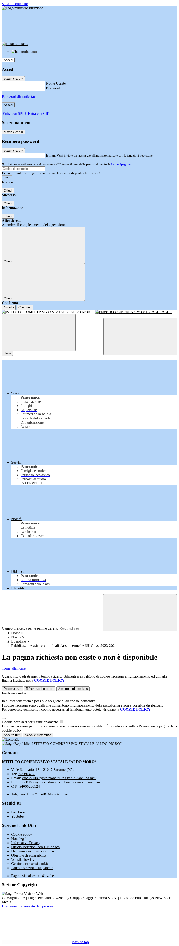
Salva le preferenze (38, 735)
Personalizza (12, 689)
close (7, 353)
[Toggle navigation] (39, 332)
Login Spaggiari (121, 164)
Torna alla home (14, 668)
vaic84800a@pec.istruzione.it (60, 782)
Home (15, 633)
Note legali (19, 839)
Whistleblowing (22, 859)
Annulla (9, 307)
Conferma (24, 307)
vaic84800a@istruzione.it (59, 778)
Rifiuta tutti (40, 689)
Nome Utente (56, 83)
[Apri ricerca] (140, 336)
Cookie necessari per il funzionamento (30, 722)
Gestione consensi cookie (29, 864)
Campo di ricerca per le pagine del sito (30, 628)
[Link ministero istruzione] (22, 8)
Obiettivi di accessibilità (28, 855)
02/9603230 (26, 774)
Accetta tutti (73, 689)
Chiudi (8, 190)
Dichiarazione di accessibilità (32, 851)
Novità (16, 637)
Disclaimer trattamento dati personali (28, 906)
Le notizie (18, 641)
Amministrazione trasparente (32, 868)
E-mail (51, 155)
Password (53, 88)
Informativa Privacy (25, 843)
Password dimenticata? (18, 96)
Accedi (8, 60)
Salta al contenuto (15, 4)
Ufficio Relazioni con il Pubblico (35, 847)
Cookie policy (21, 834)
